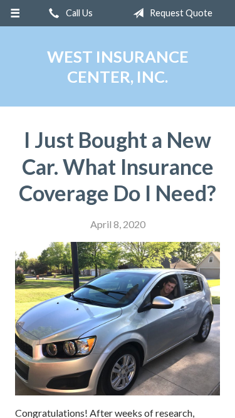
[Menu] (15, 13)
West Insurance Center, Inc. (118, 66)
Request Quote (180, 13)
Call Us (78, 13)
